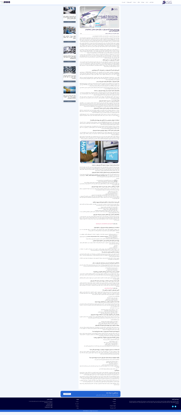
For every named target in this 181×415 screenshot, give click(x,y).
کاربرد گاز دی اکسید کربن (109, 288)
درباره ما (134, 2)
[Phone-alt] (5, 2)
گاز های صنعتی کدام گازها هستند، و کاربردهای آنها (104, 223)
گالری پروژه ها (129, 2)
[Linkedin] (175, 406)
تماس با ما (123, 2)
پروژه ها (142, 2)
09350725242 (48, 405)
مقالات (139, 2)
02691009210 (49, 404)
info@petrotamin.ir (47, 407)
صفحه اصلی (151, 2)
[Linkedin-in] (9, 2)
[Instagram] (7, 2)
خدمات (147, 2)
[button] (81, 33)
